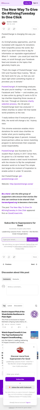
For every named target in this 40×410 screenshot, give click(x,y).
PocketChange (8, 87)
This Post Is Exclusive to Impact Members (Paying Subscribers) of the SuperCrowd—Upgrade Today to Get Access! (14, 320)
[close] (34, 347)
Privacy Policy (27, 396)
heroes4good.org (9, 202)
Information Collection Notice (24, 246)
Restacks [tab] (16, 279)
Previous (8, 264)
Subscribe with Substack (21, 387)
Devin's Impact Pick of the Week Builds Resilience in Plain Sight (13, 314)
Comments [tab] (7, 279)
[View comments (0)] (9, 29)
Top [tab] (4, 306)
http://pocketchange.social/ (21, 184)
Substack (11, 408)
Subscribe (27, 3)
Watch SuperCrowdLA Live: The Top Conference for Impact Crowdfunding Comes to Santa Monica (14, 335)
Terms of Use (30, 244)
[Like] (4, 29)
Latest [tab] (10, 306)
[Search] (36, 306)
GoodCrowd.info (15, 213)
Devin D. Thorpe (12, 22)
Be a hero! (6, 194)
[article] (20, 319)
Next (33, 264)
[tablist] (11, 279)
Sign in (35, 3)
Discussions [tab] (18, 306)
